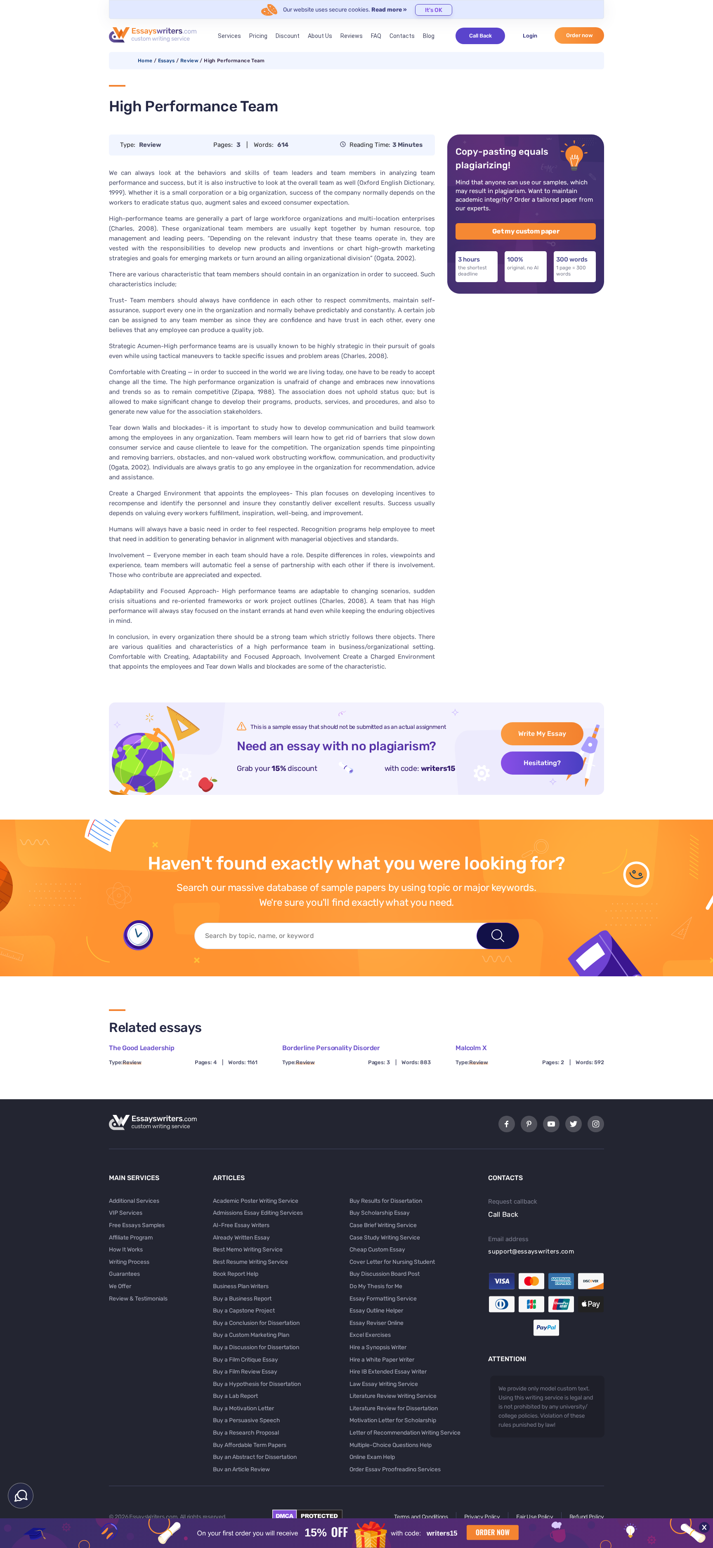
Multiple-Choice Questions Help (390, 1445)
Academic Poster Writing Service (255, 1200)
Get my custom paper (526, 231)
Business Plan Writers (241, 1286)
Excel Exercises (370, 1334)
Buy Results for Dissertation (385, 1200)
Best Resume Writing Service (250, 1261)
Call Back (480, 36)
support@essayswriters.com (531, 1251)
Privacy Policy (482, 1516)
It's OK (433, 10)
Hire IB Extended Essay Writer (388, 1371)
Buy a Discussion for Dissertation (256, 1347)
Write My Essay (542, 733)
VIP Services (125, 1212)
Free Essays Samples (137, 1225)
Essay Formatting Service (383, 1298)
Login (530, 36)
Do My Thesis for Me (375, 1286)
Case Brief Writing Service (383, 1225)
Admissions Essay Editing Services (258, 1212)
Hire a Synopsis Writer (377, 1347)
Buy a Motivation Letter (243, 1408)
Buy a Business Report (242, 1298)
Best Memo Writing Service (248, 1249)
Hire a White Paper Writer (381, 1359)
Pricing (258, 36)
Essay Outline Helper (376, 1310)
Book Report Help (235, 1273)
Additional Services (134, 1200)
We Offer (120, 1286)
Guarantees (124, 1273)
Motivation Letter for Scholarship (392, 1420)
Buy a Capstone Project (244, 1310)
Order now (579, 35)
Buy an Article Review (241, 1469)
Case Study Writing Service (384, 1237)
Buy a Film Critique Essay (245, 1359)
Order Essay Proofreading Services (395, 1469)
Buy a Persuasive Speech (246, 1420)
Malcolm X (471, 1048)
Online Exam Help (372, 1457)
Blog (428, 36)
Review (189, 61)
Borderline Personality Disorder (331, 1048)
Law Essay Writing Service (383, 1384)
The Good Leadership (142, 1048)
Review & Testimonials (138, 1298)
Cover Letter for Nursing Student (392, 1261)
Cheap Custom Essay (377, 1249)
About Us (320, 36)
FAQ (376, 36)
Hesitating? (542, 763)
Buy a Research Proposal (246, 1432)
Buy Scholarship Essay (379, 1212)
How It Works (126, 1249)
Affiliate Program (131, 1237)
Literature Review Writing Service (393, 1396)
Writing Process (129, 1261)
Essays (166, 61)
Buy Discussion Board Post (384, 1273)
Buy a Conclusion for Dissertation (256, 1323)
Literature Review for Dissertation (393, 1408)
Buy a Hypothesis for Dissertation (257, 1384)
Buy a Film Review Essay (245, 1371)
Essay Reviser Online (376, 1323)
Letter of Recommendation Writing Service (404, 1432)
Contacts (402, 36)
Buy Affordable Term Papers (249, 1445)
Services (229, 36)
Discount (288, 36)
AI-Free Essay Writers (241, 1225)
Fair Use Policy (534, 1516)
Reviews (351, 36)
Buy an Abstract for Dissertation (255, 1457)
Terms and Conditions (421, 1516)
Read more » (389, 9)
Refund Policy (586, 1516)
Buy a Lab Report (235, 1396)
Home (145, 61)
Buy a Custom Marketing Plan (251, 1334)
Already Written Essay (241, 1237)
